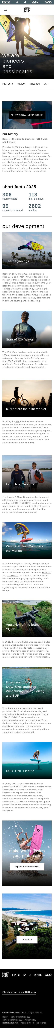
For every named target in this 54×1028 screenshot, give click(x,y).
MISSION (35, 84)
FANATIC (46, 572)
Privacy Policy (30, 1020)
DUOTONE (25, 503)
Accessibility (26, 1023)
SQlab (25, 642)
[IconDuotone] (17, 2)
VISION (21, 84)
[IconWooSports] (48, 2)
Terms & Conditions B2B (12, 1020)
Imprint (5, 1017)
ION (9, 352)
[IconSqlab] (35, 2)
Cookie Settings (39, 1023)
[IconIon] (6, 2)
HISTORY (7, 84)
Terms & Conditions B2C (20, 1017)
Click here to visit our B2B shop (19, 992)
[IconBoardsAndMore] (27, 9)
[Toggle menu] (5, 10)
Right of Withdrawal (10, 1023)
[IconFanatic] (25, 2)
